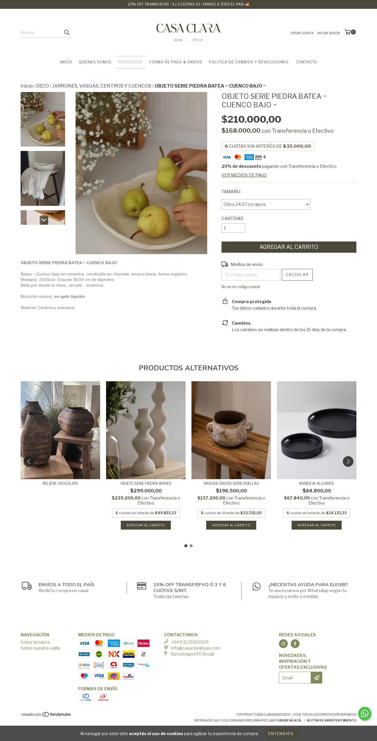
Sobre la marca (35, 642)
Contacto (306, 62)
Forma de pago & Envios (175, 62)
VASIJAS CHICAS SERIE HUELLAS (231, 483)
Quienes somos (95, 62)
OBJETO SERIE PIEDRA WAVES (145, 483)
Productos (130, 62)
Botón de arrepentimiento (331, 720)
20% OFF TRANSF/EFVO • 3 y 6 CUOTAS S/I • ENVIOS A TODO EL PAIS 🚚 (188, 4)
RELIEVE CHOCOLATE (60, 483)
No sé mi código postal (240, 287)
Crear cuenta (301, 33)
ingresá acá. (290, 720)
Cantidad (232, 218)
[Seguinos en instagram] (283, 643)
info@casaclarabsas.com (195, 647)
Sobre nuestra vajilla (40, 647)
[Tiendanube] (46, 716)
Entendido (281, 734)
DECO (42, 86)
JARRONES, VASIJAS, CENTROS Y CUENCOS (101, 86)
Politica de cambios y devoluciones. (249, 62)
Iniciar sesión (328, 33)
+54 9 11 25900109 (190, 642)
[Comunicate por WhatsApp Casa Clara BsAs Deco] (364, 713)
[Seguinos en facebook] (295, 643)
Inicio (66, 62)
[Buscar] (66, 32)
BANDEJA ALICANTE (316, 483)
